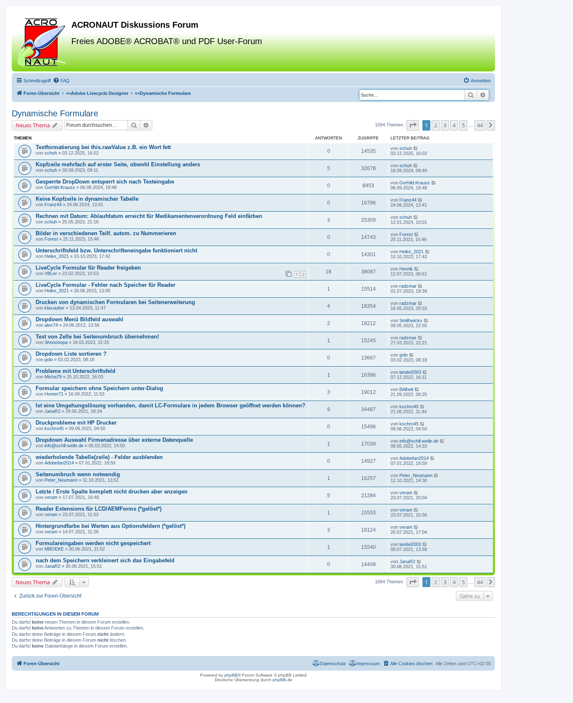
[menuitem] (61, 81)
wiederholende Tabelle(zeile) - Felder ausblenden (99, 457)
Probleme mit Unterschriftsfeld (75, 371)
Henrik (406, 268)
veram (50, 497)
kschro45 (409, 406)
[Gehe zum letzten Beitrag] (416, 148)
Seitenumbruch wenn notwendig (78, 474)
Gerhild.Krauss (59, 187)
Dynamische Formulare (55, 113)
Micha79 (53, 376)
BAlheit (406, 389)
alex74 (51, 325)
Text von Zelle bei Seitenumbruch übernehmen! (97, 336)
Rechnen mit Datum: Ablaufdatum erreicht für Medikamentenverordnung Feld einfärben (149, 216)
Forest (51, 238)
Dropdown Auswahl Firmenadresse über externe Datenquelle (114, 440)
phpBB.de (282, 679)
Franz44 (53, 204)
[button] (412, 125)
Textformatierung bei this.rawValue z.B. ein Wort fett (103, 147)
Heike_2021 (56, 256)
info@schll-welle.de (63, 445)
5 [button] (463, 125)
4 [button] (454, 125)
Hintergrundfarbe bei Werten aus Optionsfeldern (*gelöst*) (110, 526)
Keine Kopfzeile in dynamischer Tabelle (87, 199)
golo (48, 359)
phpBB (231, 675)
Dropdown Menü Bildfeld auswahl (79, 319)
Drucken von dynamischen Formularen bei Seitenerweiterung (115, 302)
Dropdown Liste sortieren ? (71, 354)
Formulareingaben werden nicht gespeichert (93, 543)
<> (97, 93)
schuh (50, 152)
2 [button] (435, 125)
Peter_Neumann (61, 480)
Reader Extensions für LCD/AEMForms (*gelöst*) (98, 509)
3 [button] (444, 125)
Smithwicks (410, 320)
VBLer (50, 273)
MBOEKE (54, 548)
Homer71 (53, 393)
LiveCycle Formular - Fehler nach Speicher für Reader (105, 285)
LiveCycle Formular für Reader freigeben (88, 268)
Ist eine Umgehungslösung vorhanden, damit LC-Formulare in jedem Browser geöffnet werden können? (170, 405)
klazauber (54, 307)
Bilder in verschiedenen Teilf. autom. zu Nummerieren (106, 233)
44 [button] (480, 125)
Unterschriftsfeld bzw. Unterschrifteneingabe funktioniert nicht (116, 250)
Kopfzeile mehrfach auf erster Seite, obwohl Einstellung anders (118, 164)
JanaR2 (52, 411)
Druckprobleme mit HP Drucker (76, 423)
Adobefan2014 (59, 462)
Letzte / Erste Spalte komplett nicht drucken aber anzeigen (112, 491)
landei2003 (410, 372)
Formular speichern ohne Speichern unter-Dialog (99, 388)
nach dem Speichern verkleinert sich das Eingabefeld (105, 560)
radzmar (408, 286)
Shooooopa (56, 342)
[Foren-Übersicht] (42, 41)
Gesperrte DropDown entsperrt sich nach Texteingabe (105, 181)
